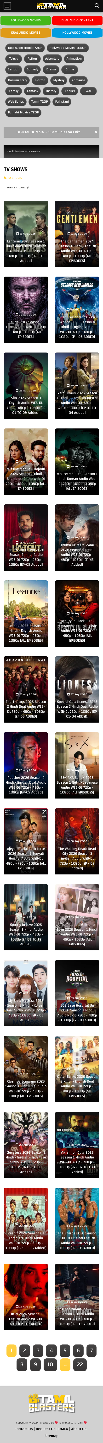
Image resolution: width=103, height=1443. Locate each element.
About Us (78, 1428)
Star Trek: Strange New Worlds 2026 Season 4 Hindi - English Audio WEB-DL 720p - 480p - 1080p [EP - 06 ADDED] (77, 327)
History (51, 91)
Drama (51, 69)
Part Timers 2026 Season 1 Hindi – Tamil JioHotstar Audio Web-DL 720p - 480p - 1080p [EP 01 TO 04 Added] (77, 403)
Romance (78, 80)
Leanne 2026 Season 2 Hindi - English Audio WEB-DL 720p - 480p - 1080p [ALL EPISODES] (26, 633)
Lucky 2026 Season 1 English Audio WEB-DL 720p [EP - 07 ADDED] (26, 1319)
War (88, 91)
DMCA (63, 1428)
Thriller (70, 91)
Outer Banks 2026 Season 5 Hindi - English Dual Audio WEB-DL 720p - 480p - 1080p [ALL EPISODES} (77, 1086)
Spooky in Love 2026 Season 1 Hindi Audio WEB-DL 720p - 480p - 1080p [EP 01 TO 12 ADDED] (26, 935)
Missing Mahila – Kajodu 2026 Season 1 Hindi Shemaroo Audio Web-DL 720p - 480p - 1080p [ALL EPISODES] (26, 479)
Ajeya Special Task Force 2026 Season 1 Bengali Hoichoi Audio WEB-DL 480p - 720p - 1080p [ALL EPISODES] (26, 859)
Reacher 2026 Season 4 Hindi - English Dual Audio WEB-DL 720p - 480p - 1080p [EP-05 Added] (26, 785)
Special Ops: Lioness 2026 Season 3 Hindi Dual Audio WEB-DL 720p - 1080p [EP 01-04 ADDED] (77, 709)
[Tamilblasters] (51, 6)
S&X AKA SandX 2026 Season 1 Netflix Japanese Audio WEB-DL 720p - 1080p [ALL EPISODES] (77, 785)
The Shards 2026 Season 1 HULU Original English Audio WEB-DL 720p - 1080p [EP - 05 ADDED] (77, 1240)
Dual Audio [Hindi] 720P (25, 48)
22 (80, 1364)
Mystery (58, 80)
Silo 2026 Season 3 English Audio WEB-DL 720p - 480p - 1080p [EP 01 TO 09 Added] (26, 405)
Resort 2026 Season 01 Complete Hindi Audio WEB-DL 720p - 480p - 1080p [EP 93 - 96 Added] (26, 1240)
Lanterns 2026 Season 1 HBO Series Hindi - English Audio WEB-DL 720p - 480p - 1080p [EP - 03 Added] (26, 251)
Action (32, 59)
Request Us (45, 1428)
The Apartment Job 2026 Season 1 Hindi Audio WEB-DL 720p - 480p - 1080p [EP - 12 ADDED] (77, 1316)
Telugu (13, 59)
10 (50, 1364)
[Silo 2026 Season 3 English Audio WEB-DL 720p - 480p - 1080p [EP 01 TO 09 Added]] (26, 386)
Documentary (17, 80)
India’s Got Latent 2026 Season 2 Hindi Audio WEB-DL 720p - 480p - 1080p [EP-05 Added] (25, 557)
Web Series (16, 102)
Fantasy (32, 91)
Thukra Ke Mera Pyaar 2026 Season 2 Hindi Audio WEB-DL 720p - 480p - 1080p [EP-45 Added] (77, 555)
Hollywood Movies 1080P (67, 48)
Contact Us (24, 1428)
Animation (74, 59)
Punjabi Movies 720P (23, 112)
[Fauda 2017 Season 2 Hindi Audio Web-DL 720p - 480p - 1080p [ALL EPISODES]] (26, 310)
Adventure (52, 59)
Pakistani (62, 102)
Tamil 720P (39, 102)
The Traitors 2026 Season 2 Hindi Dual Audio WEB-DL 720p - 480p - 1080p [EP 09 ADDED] (26, 709)
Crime (70, 69)
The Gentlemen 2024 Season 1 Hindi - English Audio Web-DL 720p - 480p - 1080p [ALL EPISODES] (77, 251)
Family (13, 91)
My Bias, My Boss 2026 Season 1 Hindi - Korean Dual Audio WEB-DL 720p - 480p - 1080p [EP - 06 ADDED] (26, 1010)
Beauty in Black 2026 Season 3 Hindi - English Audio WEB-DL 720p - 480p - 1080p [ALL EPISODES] (77, 631)
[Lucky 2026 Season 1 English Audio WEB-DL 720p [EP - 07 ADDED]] (26, 1297)
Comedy (32, 69)
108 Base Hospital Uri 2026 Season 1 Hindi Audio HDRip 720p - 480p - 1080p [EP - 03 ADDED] (77, 1012)
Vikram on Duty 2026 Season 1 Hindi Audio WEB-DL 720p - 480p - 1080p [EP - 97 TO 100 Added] (77, 1162)
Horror (40, 80)
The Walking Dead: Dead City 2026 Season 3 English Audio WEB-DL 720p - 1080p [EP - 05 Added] (77, 859)
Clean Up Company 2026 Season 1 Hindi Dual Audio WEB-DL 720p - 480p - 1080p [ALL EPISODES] (25, 1088)
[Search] (97, 6)
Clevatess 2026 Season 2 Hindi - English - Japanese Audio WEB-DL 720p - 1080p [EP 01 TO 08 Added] (26, 1162)
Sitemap (51, 1435)
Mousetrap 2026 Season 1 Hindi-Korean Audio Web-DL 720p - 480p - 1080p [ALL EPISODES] (77, 481)
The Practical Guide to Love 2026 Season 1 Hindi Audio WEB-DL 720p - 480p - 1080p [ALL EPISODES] (77, 935)
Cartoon (13, 69)
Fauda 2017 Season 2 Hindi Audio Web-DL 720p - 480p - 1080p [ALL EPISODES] (26, 329)
